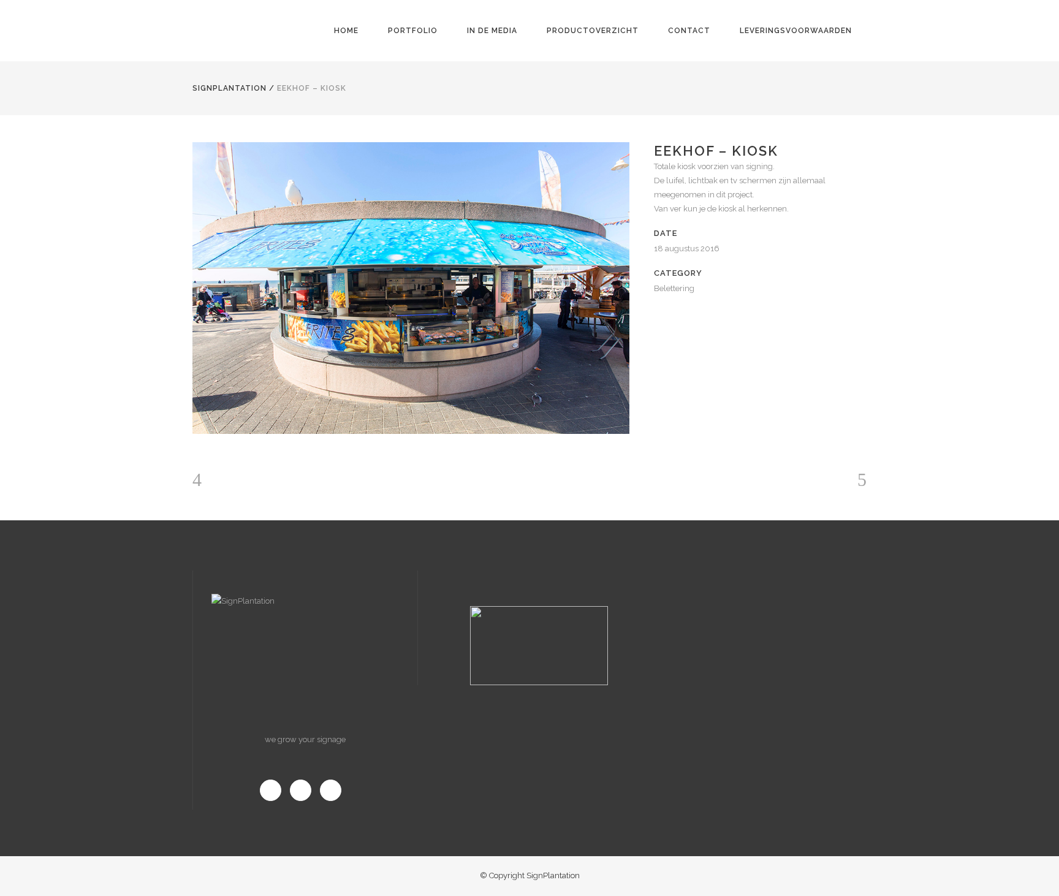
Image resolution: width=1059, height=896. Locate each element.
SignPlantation (229, 88)
